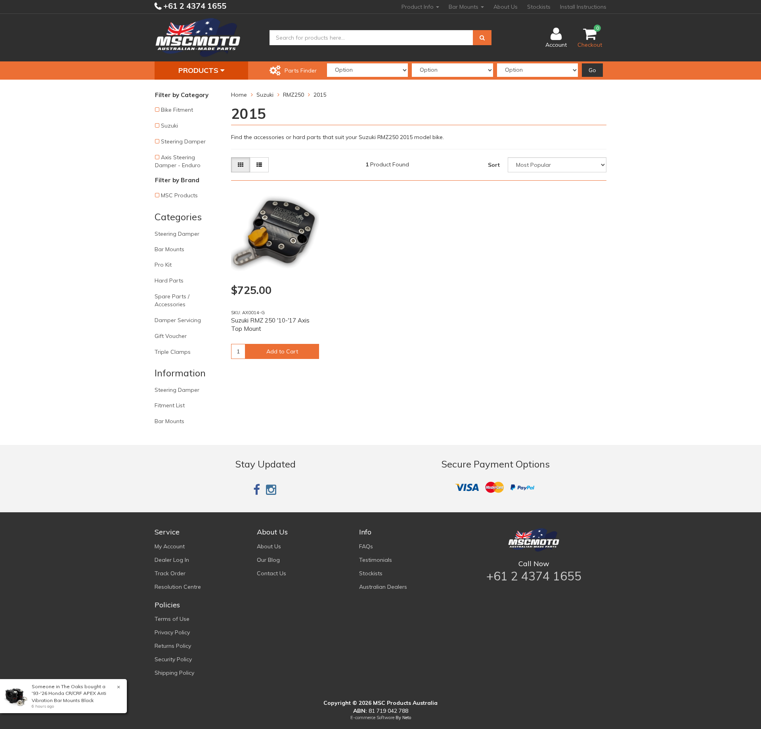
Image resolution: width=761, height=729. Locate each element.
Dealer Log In (172, 559)
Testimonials (375, 559)
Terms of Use (172, 618)
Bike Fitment (177, 109)
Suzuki (169, 125)
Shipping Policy (174, 672)
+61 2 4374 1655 (193, 6)
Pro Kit (163, 264)
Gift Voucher (171, 336)
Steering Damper (183, 141)
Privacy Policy (172, 632)
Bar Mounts (464, 6)
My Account (170, 546)
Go (592, 70)
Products (199, 70)
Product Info (418, 6)
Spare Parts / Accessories (172, 300)
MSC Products (179, 195)
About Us (505, 6)
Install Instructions (583, 6)
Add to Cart (282, 351)
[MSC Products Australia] (198, 37)
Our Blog (268, 559)
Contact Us (271, 573)
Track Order (170, 573)
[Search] (482, 37)
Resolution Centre (178, 586)
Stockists (539, 6)
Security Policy (173, 659)
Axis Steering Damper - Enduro (178, 161)
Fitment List (170, 405)
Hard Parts (169, 280)
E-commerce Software (372, 717)
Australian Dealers (383, 586)
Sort (494, 164)
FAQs (366, 546)
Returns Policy (173, 645)
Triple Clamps (173, 351)
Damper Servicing (178, 320)
